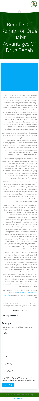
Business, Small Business (10, 303)
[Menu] (19, 12)
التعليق (5, 333)
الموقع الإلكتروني (7, 371)
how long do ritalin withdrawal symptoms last (17, 306)
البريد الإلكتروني (8, 364)
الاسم (4, 356)
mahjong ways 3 (19, 398)
